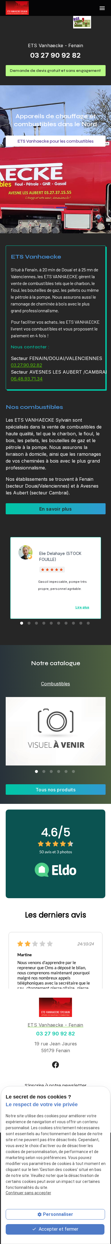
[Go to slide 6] (58, 623)
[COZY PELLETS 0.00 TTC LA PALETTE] (56, 731)
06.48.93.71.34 (27, 379)
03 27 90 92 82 (55, 55)
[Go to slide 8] (73, 623)
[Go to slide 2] (61, 207)
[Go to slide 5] (51, 623)
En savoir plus (55, 509)
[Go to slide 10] (88, 623)
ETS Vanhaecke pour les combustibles (56, 141)
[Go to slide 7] (66, 623)
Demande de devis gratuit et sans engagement (55, 70)
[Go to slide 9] (81, 623)
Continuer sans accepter (28, 1193)
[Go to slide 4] (44, 623)
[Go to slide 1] (48, 207)
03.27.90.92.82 (26, 365)
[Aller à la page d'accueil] (17, 8)
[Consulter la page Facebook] (55, 1064)
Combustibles (55, 684)
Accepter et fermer (58, 1229)
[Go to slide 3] (36, 623)
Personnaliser (58, 1214)
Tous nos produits (55, 789)
